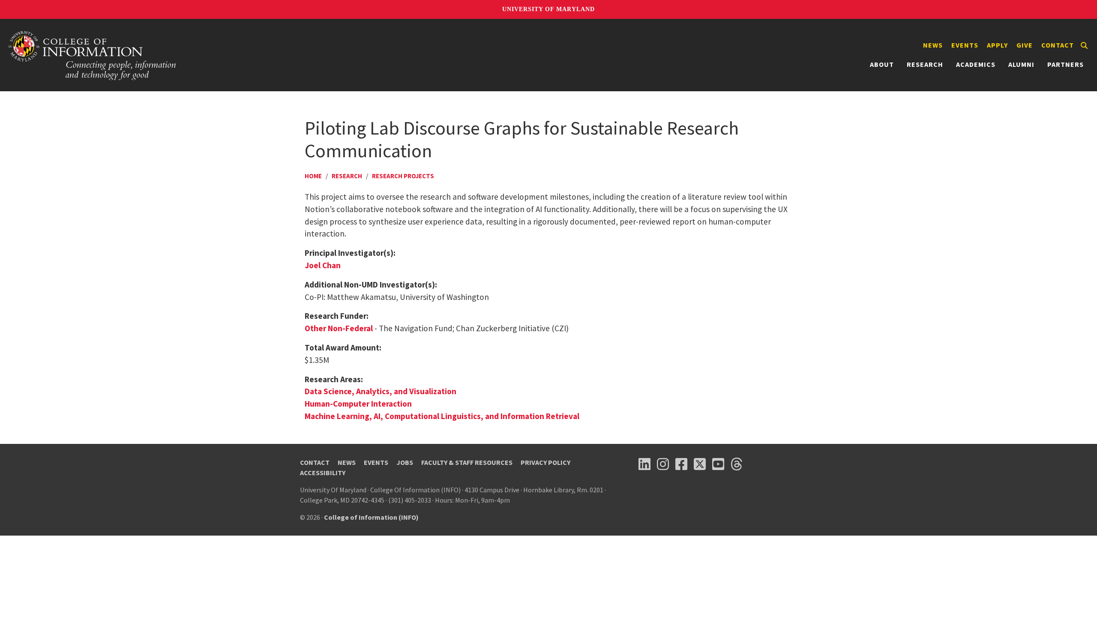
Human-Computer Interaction (358, 403)
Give (1024, 45)
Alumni (1021, 64)
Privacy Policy (545, 462)
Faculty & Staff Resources (467, 462)
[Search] (1084, 45)
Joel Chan (323, 265)
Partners (1065, 64)
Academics (975, 64)
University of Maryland (548, 9)
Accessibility (322, 472)
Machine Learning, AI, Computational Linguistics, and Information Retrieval (442, 416)
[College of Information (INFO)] (92, 55)
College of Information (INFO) (371, 517)
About (882, 64)
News (933, 45)
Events (964, 45)
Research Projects (403, 176)
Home (313, 176)
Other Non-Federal (339, 328)
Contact (1057, 45)
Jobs (404, 462)
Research (925, 64)
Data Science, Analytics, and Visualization (380, 391)
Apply (997, 45)
